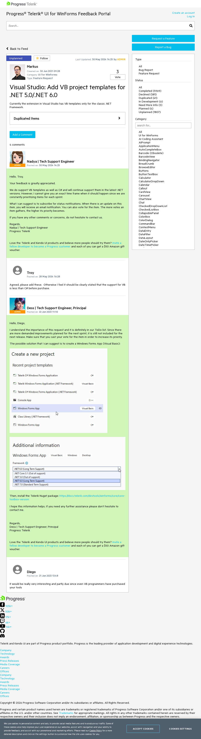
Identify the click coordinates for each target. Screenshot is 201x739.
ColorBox (144, 216)
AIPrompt (144, 142)
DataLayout (146, 238)
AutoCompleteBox (150, 149)
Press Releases (9, 660)
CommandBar (147, 223)
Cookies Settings (180, 728)
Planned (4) (146, 108)
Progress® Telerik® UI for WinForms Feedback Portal (58, 13)
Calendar (144, 185)
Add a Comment (22, 134)
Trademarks (66, 713)
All (140, 66)
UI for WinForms (148, 135)
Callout (143, 188)
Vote (118, 77)
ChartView (145, 199)
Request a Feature (163, 38)
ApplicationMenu (149, 146)
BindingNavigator (149, 160)
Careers (5, 668)
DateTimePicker (149, 245)
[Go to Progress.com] (13, 600)
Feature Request (149, 73)
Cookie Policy (96, 730)
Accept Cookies (143, 728)
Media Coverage (10, 664)
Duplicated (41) (148, 98)
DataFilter (145, 234)
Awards (4, 657)
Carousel (144, 195)
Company (5, 650)
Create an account (183, 13)
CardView (144, 192)
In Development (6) (151, 101)
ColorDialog (146, 220)
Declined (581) (148, 94)
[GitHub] (2, 632)
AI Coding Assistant (151, 139)
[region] (100, 729)
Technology (7, 653)
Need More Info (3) (150, 105)
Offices (4, 671)
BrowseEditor (147, 167)
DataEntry (145, 230)
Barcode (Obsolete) (151, 153)
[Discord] (2, 637)
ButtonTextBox (148, 174)
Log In (191, 16)
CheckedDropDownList (153, 206)
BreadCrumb (146, 163)
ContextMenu (147, 227)
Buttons (144, 170)
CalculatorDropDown (151, 181)
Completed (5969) (150, 91)
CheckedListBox (149, 209)
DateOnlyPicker (148, 241)
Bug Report (146, 70)
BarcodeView (147, 156)
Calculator (145, 178)
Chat (141, 202)
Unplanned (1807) (150, 112)
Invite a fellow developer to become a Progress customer (65, 244)
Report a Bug (163, 47)
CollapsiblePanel (149, 213)
